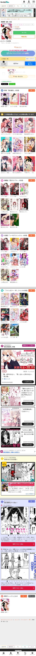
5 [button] (18, 535)
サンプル (24, 32)
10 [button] (28, 581)
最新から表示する (30, 58)
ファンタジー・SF (15, 19)
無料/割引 (11, 6)
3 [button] (13, 535)
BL (25, 6)
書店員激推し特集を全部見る (14, 451)
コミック (3, 19)
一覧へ (31, 90)
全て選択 (3, 64)
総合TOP (4, 6)
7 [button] (22, 535)
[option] (14, 521)
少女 (8, 19)
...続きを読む (30, 540)
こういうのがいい (7, 505)
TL (18, 6)
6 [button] (20, 535)
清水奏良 (17, 27)
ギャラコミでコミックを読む (19, 53)
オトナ (32, 6)
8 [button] (25, 535)
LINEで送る (12, 84)
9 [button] (27, 535)
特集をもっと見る (28, 345)
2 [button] (10, 535)
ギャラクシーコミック (6, 619)
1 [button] (8, 535)
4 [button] (15, 535)
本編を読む (24, 36)
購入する (30, 63)
